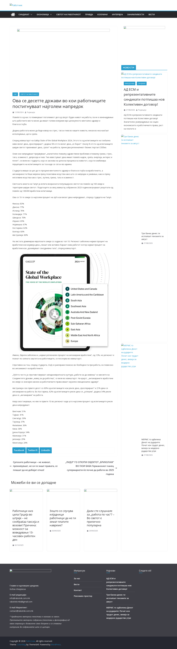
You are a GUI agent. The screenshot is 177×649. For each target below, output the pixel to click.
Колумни (102, 14)
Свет (15, 94)
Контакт (78, 590)
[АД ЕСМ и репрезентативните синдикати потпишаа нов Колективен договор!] (144, 75)
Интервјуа (117, 14)
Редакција (31, 112)
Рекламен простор (83, 596)
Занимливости (135, 14)
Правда (89, 14)
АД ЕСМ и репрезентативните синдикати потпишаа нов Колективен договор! (144, 97)
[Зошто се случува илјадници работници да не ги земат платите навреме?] (63, 490)
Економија (43, 14)
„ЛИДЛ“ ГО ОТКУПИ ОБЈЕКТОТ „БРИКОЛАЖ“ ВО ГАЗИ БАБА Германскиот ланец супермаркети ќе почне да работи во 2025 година (89, 468)
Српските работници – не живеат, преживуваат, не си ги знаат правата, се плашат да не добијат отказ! (35, 466)
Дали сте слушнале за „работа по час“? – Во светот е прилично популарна (100, 518)
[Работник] (13, 14)
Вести (152, 14)
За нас (77, 578)
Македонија (129, 83)
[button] (30, 14)
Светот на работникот (68, 14)
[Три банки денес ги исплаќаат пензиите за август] (130, 238)
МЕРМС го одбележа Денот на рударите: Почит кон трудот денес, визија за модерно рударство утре (153, 445)
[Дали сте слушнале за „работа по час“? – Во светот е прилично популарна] (100, 490)
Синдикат (24, 14)
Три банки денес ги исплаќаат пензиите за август (152, 236)
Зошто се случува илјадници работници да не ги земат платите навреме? (63, 518)
